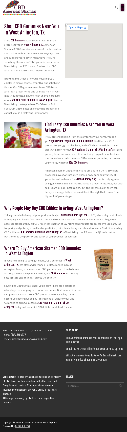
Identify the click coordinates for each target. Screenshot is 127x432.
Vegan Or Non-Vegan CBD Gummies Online (71, 141)
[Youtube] (81, 424)
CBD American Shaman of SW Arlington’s (91, 149)
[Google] (87, 424)
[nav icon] (122, 7)
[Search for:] (95, 385)
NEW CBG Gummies (78, 162)
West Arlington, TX (33, 44)
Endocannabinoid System (73, 215)
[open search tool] (116, 7)
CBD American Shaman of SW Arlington (32, 100)
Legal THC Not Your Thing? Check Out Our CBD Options (94, 348)
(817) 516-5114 (18, 334)
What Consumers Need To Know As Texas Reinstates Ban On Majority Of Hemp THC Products (93, 357)
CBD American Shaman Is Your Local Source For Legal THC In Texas (94, 340)
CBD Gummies (18, 40)
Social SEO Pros (22, 426)
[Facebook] (69, 424)
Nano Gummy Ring (86, 179)
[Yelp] (93, 424)
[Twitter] (75, 424)
